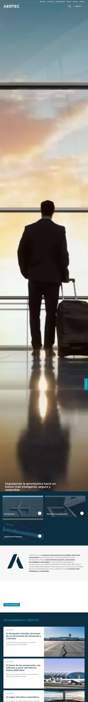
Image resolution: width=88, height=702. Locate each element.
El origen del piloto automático (22, 697)
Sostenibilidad (60, 1)
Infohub (82, 1)
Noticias (75, 1)
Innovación (50, 1)
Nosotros (42, 1)
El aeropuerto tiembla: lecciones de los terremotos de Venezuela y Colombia (23, 636)
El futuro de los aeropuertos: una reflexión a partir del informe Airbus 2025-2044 (23, 668)
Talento (68, 1)
